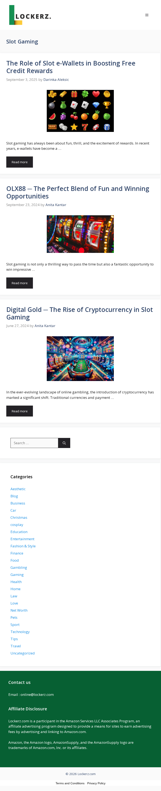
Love (14, 603)
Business (17, 503)
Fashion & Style (23, 546)
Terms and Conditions (70, 783)
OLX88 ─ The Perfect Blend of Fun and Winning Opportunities (77, 192)
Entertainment (22, 538)
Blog (14, 496)
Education (18, 531)
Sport (14, 624)
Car (13, 510)
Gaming (17, 574)
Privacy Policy (96, 783)
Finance (16, 553)
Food (14, 560)
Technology (20, 631)
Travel (15, 646)
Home (15, 588)
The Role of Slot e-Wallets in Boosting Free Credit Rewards (70, 67)
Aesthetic (18, 488)
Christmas (18, 517)
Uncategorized (22, 653)
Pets (13, 617)
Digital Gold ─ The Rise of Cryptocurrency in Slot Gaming (79, 313)
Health (16, 581)
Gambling (18, 567)
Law (13, 596)
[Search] (64, 443)
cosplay (16, 524)
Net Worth (18, 610)
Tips (14, 638)
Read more (20, 162)
